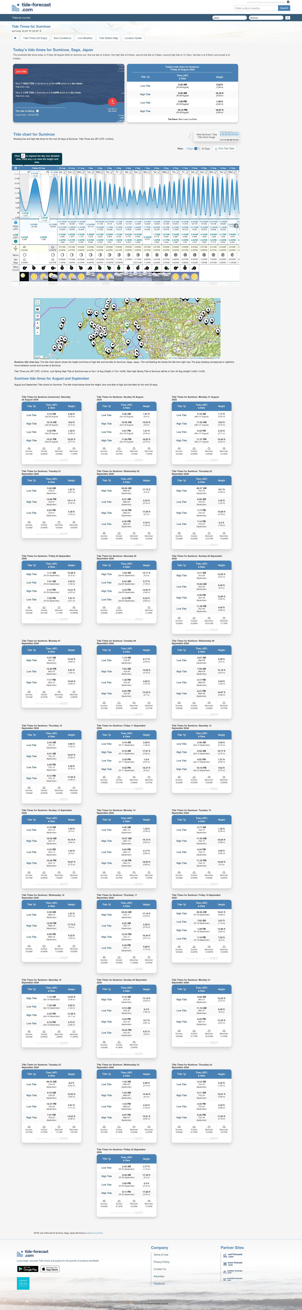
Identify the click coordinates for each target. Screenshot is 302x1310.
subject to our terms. (94, 1232)
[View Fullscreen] (37, 302)
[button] (94, 326)
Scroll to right (236, 226)
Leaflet (174, 358)
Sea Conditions (62, 38)
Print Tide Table (226, 148)
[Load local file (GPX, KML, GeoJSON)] (37, 309)
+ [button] (37, 323)
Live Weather (85, 38)
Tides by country (21, 17)
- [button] (37, 332)
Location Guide (133, 38)
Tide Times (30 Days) (35, 38)
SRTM (217, 358)
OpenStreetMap (196, 358)
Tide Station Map (108, 38)
